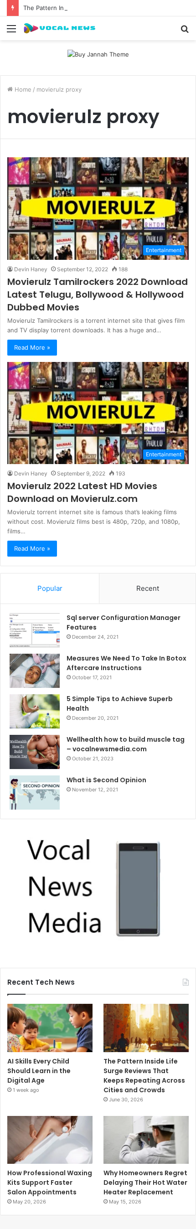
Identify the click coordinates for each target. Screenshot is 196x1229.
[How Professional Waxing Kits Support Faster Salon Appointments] (50, 1140)
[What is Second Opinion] (35, 792)
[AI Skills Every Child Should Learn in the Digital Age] (50, 1028)
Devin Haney (30, 269)
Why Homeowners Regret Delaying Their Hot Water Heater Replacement (145, 1182)
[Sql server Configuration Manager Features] (35, 630)
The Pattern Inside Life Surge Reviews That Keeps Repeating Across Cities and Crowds (144, 1076)
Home (22, 89)
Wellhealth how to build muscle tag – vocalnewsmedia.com (126, 744)
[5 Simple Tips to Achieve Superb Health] (35, 711)
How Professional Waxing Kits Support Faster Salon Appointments (49, 1182)
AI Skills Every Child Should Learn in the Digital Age (39, 1071)
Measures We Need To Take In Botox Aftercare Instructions (126, 663)
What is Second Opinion (106, 780)
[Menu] (11, 31)
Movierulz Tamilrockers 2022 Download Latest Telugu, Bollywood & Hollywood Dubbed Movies (97, 294)
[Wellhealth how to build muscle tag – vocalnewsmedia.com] (35, 752)
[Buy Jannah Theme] (98, 53)
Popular (49, 588)
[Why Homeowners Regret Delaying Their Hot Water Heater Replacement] (146, 1140)
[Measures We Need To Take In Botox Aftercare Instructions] (35, 671)
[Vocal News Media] (59, 28)
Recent (147, 588)
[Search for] (184, 31)
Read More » (32, 347)
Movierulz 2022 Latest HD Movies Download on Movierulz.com (82, 492)
